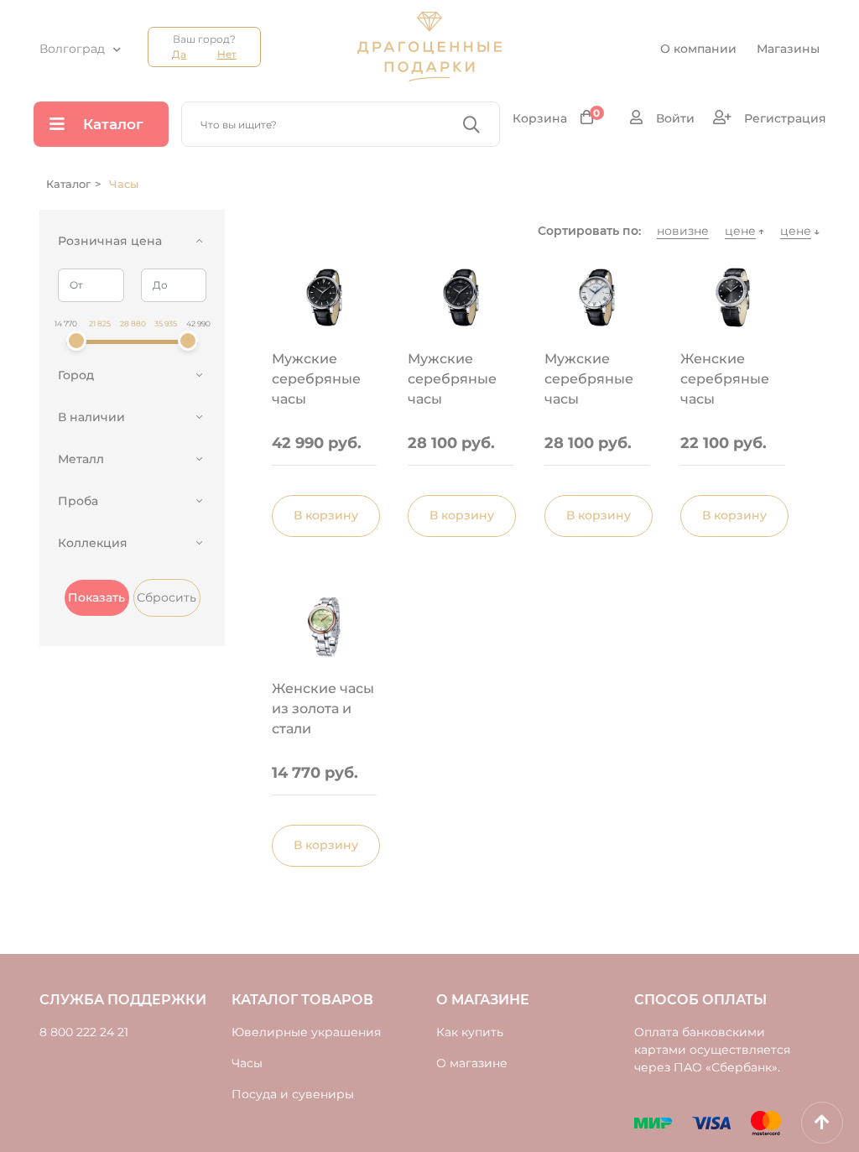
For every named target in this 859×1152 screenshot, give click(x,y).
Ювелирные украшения (306, 1032)
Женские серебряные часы (724, 379)
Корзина (557, 118)
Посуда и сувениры (293, 1094)
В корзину (326, 515)
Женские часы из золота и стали (323, 708)
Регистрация (783, 118)
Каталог (113, 124)
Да (179, 54)
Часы (247, 1063)
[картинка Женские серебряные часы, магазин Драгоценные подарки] (732, 297)
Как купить (469, 1032)
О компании (698, 48)
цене (740, 230)
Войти (674, 118)
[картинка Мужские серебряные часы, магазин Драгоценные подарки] (324, 297)
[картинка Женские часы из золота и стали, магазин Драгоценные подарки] (324, 627)
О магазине (472, 1063)
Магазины (788, 48)
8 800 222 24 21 (83, 1032)
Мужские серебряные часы (316, 379)
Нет (227, 54)
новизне (683, 230)
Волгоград (72, 48)
